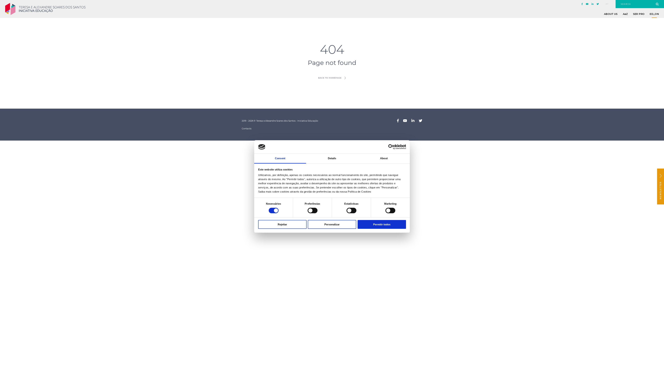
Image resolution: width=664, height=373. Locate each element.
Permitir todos (381, 224)
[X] (598, 4)
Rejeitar (282, 224)
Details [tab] (332, 158)
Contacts (246, 128)
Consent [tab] (280, 158)
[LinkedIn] (592, 4)
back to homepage (329, 78)
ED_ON (654, 14)
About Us (611, 14)
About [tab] (384, 158)
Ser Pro (638, 14)
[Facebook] (582, 4)
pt (607, 4)
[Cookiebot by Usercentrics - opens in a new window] (391, 146)
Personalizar (332, 224)
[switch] (312, 210)
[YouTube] (587, 4)
